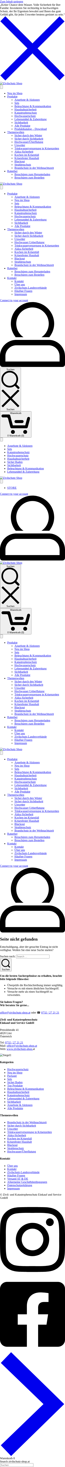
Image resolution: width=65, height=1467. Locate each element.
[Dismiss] (32, 80)
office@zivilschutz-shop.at (15, 1012)
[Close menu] (1, 187)
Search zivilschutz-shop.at (15, 1461)
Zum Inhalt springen (11, 1)
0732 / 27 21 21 (50, 1012)
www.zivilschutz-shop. (20, 1049)
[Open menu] (1, 87)
